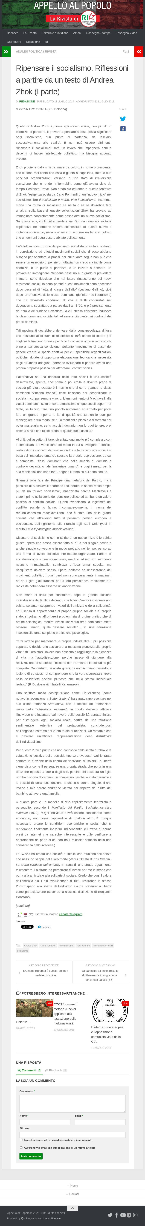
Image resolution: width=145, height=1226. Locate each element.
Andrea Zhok (30, 945)
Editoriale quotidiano (55, 33)
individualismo (66, 945)
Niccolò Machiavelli (103, 945)
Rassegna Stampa (98, 33)
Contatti (74, 1194)
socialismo (22, 950)
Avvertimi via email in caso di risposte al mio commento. (58, 1140)
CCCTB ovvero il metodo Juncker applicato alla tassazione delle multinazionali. (65, 1014)
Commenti (31, 1070)
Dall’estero (14, 42)
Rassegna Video (126, 33)
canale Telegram (70, 914)
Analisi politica (29, 51)
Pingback (57, 1070)
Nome (23, 1115)
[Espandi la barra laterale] (6, 51)
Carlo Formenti (48, 945)
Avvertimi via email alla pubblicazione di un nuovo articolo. (60, 1147)
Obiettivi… (23, 1022)
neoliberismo (83, 945)
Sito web (24, 1128)
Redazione (33, 42)
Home (74, 1185)
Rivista (50, 51)
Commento (27, 1091)
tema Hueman (53, 1218)
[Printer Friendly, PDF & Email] (25, 914)
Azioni (77, 33)
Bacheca (12, 33)
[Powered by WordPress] (22, 1218)
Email (79, 1115)
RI (46, 42)
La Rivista (30, 33)
